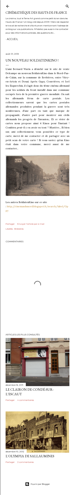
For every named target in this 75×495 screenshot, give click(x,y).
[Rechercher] (67, 5)
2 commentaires (25, 462)
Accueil (12, 39)
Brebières (19, 228)
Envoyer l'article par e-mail (30, 224)
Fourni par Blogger (40, 484)
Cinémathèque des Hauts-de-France (36, 13)
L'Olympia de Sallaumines (30, 456)
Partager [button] (10, 224)
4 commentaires (25, 400)
